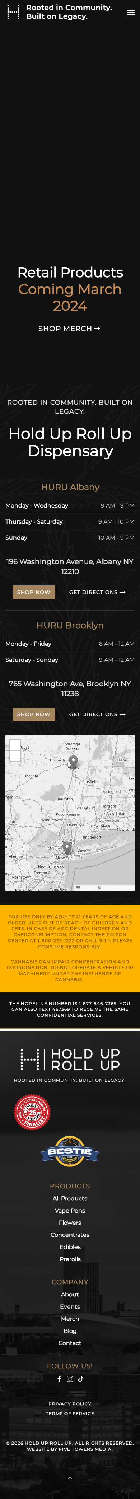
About (70, 1294)
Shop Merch (65, 328)
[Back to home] (59, 12)
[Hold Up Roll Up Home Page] (70, 1059)
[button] (131, 12)
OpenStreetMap (117, 887)
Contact (70, 1343)
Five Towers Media (85, 1449)
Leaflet (87, 887)
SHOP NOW (34, 592)
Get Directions (93, 592)
